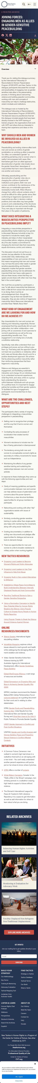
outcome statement (11, 697)
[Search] (24, 4)
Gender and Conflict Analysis (22, 732)
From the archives (11, 12)
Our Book (24, 984)
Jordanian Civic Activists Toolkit (6, 995)
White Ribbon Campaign (13, 775)
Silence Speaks (9, 636)
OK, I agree (19, 1077)
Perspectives (5, 1015)
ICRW (6, 770)
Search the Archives (8, 1023)
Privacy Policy (19, 1081)
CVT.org (19, 1059)
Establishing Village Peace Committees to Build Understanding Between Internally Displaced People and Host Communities (19, 588)
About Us (25, 1003)
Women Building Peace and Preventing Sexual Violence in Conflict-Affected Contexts (18, 737)
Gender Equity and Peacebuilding (21, 708)
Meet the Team (26, 1010)
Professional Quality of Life (19, 1053)
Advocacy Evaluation (8, 987)
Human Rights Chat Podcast (8, 1007)
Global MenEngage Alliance (14, 673)
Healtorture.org (19, 1047)
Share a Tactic (25, 988)
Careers (23, 1013)
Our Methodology (7, 976)
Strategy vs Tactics (27, 974)
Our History (25, 1006)
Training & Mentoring (8, 983)
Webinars (4, 1012)
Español (4, 1026)
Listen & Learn (8, 1003)
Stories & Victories (7, 1019)
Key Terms (4, 980)
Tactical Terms (26, 981)
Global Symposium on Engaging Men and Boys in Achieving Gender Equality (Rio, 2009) (19, 684)
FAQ (22, 1020)
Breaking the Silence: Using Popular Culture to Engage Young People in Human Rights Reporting (20, 611)
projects (26, 770)
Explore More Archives (19, 932)
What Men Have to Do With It (24, 716)
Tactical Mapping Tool (8, 990)
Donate (23, 1024)
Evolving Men (9, 711)
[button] (35, 1064)
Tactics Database (26, 977)
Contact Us (25, 1017)
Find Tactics (27, 970)
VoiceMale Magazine (11, 644)
